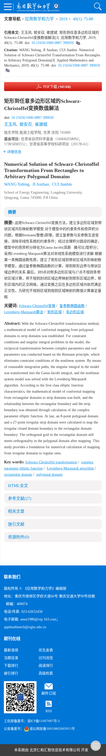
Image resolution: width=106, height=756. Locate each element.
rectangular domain (18, 474)
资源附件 (18, 537)
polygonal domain (49, 474)
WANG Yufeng (16, 184)
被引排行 (11, 673)
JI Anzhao (40, 184)
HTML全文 (18, 485)
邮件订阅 (48, 693)
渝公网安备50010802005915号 (52, 729)
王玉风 (10, 124)
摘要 (12, 212)
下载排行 (11, 666)
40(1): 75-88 (83, 19)
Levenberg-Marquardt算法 (23, 312)
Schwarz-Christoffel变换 (37, 306)
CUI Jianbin (62, 184)
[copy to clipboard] (7, 70)
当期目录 (11, 658)
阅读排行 (46, 666)
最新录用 (11, 650)
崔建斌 (41, 124)
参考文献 (19, 498)
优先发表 (46, 650)
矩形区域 (54, 312)
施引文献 (16, 524)
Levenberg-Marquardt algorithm (70, 468)
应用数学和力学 (39, 19)
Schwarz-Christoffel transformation (51, 462)
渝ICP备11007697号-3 (43, 721)
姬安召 (26, 124)
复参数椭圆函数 (72, 306)
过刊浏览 (46, 658)
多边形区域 (75, 312)
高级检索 (46, 673)
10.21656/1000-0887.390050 (52, 43)
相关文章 (16, 511)
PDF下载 (57, 87)
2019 (63, 19)
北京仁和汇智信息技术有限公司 (55, 750)
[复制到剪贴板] (78, 43)
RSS (49, 711)
